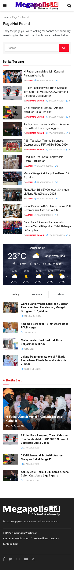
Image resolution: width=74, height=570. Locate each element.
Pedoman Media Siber (16, 538)
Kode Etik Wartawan (45, 538)
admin (29, 81)
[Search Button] (64, 48)
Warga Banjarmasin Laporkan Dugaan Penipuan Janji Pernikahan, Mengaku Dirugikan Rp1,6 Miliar (44, 307)
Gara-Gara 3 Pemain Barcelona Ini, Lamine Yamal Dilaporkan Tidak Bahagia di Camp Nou (47, 226)
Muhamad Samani (35, 101)
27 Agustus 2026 (44, 81)
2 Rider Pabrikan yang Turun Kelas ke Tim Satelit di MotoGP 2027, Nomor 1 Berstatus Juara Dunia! (46, 91)
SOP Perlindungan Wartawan (20, 533)
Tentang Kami (11, 544)
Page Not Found (20, 17)
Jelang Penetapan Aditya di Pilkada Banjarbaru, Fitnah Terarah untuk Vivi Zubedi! (44, 360)
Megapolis (16, 521)
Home (6, 17)
